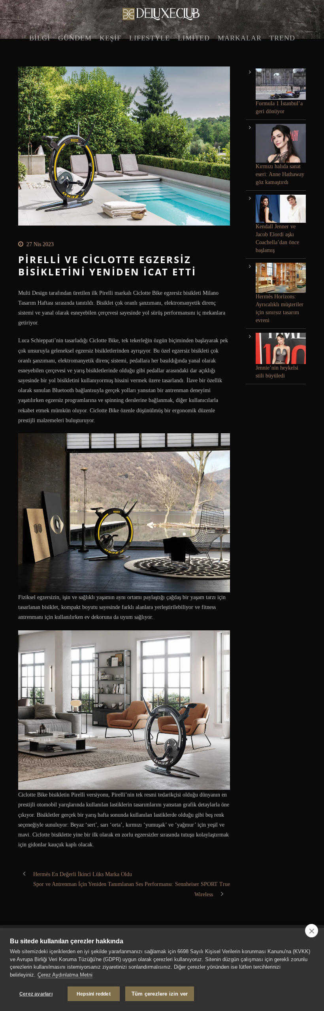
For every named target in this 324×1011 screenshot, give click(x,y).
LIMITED (194, 38)
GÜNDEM (75, 38)
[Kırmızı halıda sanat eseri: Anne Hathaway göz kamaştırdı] (281, 143)
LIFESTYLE (149, 38)
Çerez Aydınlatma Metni (65, 975)
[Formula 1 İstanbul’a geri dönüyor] (281, 84)
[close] (311, 930)
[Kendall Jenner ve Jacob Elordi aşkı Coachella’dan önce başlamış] (281, 209)
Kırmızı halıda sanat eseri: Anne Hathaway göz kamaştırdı (280, 174)
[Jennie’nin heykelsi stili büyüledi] (281, 348)
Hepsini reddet (94, 994)
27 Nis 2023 (40, 244)
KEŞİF (110, 38)
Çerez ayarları (36, 994)
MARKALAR (240, 38)
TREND (282, 38)
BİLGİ (39, 38)
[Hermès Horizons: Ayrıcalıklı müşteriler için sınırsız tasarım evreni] (281, 278)
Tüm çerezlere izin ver (160, 994)
